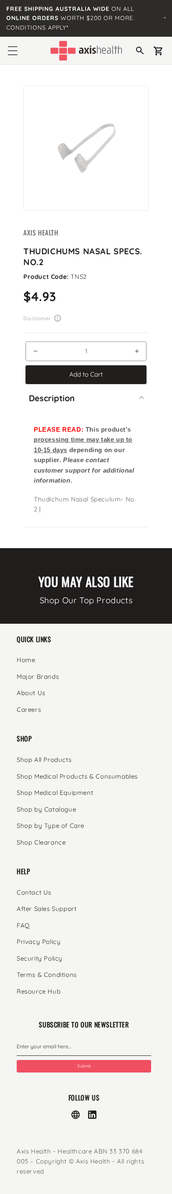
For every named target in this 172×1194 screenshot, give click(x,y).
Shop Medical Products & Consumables (77, 776)
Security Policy (40, 958)
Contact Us (34, 892)
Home (26, 660)
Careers (29, 709)
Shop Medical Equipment (55, 793)
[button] (12, 50)
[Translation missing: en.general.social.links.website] (75, 1115)
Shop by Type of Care (50, 826)
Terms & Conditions (47, 975)
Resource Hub (39, 991)
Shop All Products (44, 760)
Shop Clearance (41, 842)
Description (52, 398)
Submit (84, 1066)
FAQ (23, 925)
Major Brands (38, 676)
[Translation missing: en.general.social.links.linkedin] (92, 1115)
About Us (31, 693)
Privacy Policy (39, 942)
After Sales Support (46, 909)
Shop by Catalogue (46, 809)
